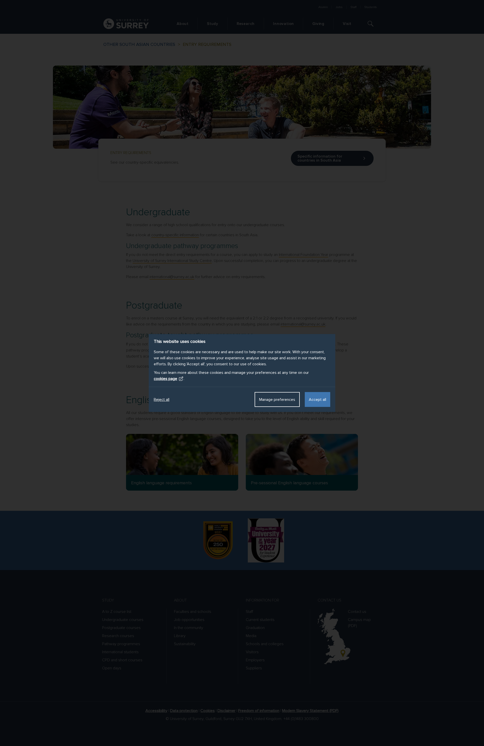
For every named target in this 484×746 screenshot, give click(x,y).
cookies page (165, 378)
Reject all (161, 399)
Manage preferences (277, 399)
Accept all (317, 399)
